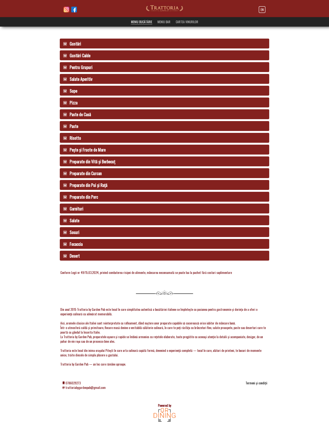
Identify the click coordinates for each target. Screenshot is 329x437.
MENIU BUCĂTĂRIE (141, 22)
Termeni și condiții (256, 383)
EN (262, 9)
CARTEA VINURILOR (187, 22)
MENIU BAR (163, 22)
